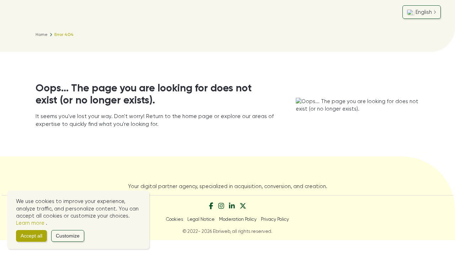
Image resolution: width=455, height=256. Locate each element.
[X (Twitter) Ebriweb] (243, 206)
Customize (68, 236)
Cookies (174, 219)
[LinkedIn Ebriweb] (232, 206)
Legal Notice (201, 219)
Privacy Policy (275, 219)
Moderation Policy (238, 219)
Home (42, 34)
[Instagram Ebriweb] (221, 206)
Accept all (31, 236)
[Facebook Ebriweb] (211, 206)
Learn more (31, 223)
